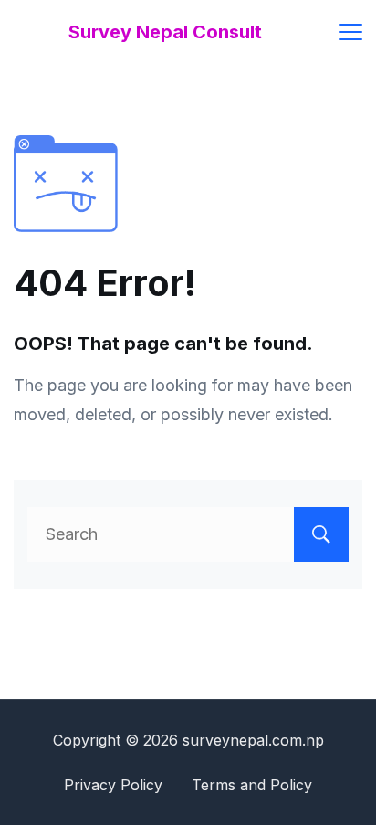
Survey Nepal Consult (165, 32)
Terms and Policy (252, 785)
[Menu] (350, 32)
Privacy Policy (113, 785)
